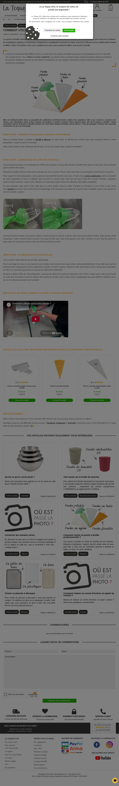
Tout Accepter (69, 30)
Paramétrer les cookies (52, 30)
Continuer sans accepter (60, 36)
